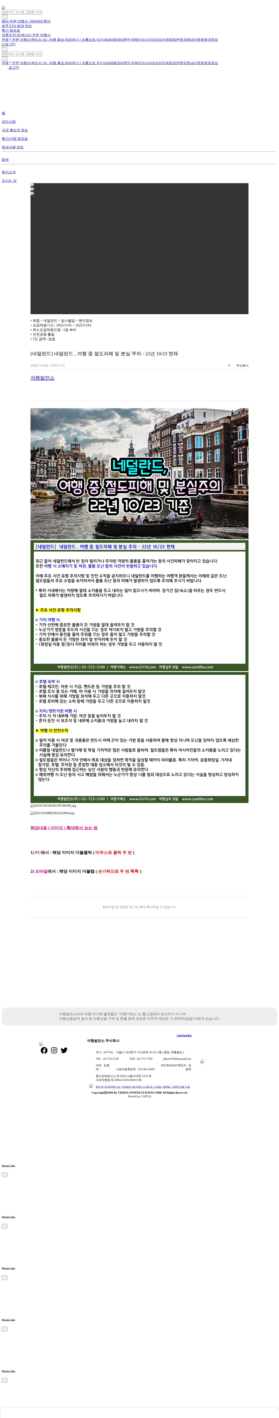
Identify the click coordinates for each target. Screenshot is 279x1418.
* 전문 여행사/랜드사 (26, 39)
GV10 (102, 39)
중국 (183, 39)
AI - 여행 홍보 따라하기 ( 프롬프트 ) (70, 39)
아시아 (146, 39)
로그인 (10, 44)
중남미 (192, 39)
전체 (5, 39)
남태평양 (113, 39)
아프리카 (159, 39)
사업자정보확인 (184, 1035)
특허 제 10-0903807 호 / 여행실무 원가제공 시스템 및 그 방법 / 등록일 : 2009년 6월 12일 (143, 1086)
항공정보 (211, 39)
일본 (176, 39)
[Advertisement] (139, 970)
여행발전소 (42, 378)
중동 (200, 39)
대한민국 (127, 39)
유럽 (169, 39)
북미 (137, 39)
